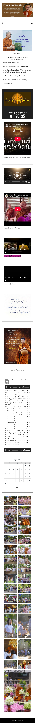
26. (15, 441)
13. (16, 415)
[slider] (16, 181)
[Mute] (26, 182)
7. (13, 403)
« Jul (17, 487)
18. (12, 425)
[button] (17, 175)
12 (13, 473)
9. (16, 407)
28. (15, 445)
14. (16, 417)
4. (15, 397)
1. (16, 391)
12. (14, 413)
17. (15, 423)
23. (16, 435)
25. (16, 439)
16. (16, 421)
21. (16, 431)
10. (13, 409)
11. (10, 411)
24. (16, 437)
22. (16, 433)
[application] (17, 176)
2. (16, 393)
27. (16, 443)
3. (16, 395)
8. (9, 405)
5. (16, 399)
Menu (31, 23)
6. (16, 401)
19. (15, 427)
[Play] (6, 182)
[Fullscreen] (29, 182)
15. (16, 419)
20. (12, 429)
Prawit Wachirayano (17, 60)
